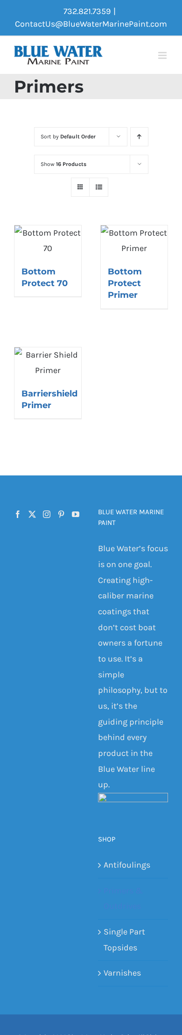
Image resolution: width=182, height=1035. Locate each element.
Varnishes (122, 973)
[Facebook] (17, 514)
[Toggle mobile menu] (163, 55)
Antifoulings (127, 865)
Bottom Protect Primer (125, 283)
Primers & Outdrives (123, 898)
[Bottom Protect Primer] (134, 241)
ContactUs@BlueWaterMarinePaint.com (91, 24)
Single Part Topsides (124, 940)
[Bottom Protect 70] (47, 241)
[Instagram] (46, 514)
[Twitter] (32, 514)
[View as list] (99, 187)
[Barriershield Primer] (47, 363)
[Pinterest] (61, 514)
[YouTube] (75, 514)
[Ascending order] (139, 136)
